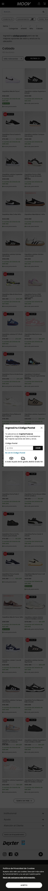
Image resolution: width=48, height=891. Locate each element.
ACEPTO (24, 885)
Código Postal (11, 443)
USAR (38, 448)
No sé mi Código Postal (15, 453)
